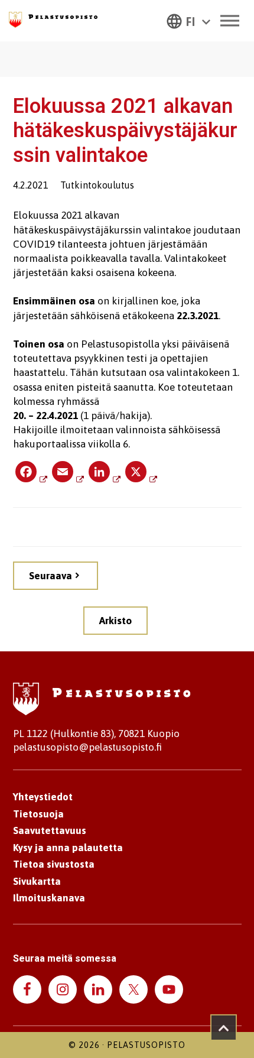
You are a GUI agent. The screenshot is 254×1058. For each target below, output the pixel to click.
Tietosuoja (38, 814)
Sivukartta (37, 881)
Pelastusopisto (146, 1045)
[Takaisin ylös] (223, 1027)
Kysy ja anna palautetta (68, 847)
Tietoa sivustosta (54, 864)
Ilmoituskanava (49, 898)
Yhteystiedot (43, 797)
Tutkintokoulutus (97, 185)
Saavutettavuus (49, 830)
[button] (188, 20)
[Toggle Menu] (229, 20)
